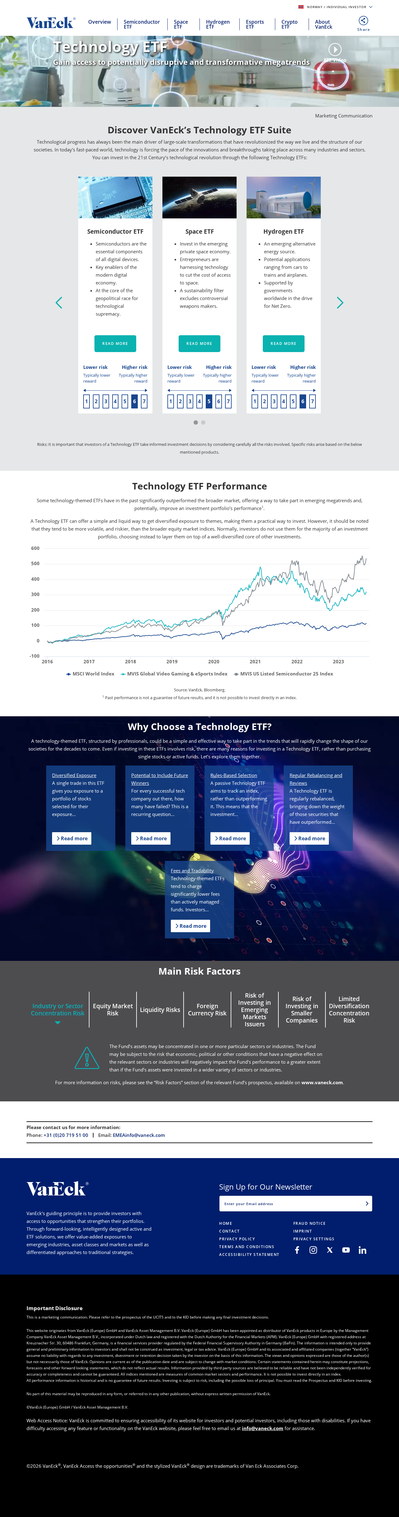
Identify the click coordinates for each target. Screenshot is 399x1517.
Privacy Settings (314, 1239)
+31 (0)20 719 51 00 (66, 1135)
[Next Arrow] (340, 303)
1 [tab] (196, 423)
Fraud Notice (309, 1223)
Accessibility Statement (249, 1254)
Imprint (302, 1231)
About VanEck (323, 24)
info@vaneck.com (262, 1428)
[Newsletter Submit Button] (367, 1203)
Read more (115, 343)
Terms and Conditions (246, 1246)
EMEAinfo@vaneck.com (139, 1135)
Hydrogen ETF (218, 24)
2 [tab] (203, 423)
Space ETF (181, 24)
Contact (229, 1231)
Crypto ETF (289, 24)
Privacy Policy (237, 1239)
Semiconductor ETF (142, 24)
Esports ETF (255, 24)
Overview (99, 21)
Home (225, 1223)
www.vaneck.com (322, 1082)
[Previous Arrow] (59, 303)
